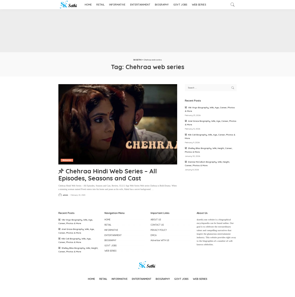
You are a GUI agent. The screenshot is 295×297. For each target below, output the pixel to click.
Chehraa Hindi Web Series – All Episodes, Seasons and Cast (107, 174)
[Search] (232, 4)
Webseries (67, 160)
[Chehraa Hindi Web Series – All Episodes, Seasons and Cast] (117, 124)
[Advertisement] (92, 30)
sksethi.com (202, 220)
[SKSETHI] (69, 4)
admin (65, 195)
